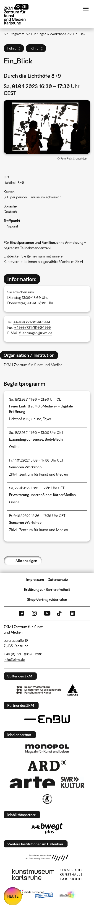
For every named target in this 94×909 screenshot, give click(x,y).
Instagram (34, 613)
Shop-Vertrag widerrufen (47, 599)
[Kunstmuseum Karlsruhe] (33, 874)
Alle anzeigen (26, 561)
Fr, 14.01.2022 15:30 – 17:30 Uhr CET (36, 460)
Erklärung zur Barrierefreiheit (47, 589)
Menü (85, 9)
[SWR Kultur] (72, 782)
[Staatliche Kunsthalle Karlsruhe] (71, 874)
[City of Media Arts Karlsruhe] (68, 895)
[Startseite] (20, 14)
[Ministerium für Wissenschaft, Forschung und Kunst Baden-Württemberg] (39, 690)
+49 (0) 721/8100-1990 (31, 322)
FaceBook (21, 613)
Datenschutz (58, 579)
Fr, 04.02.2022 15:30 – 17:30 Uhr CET (37, 516)
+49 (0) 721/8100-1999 (32, 327)
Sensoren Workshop (25, 467)
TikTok (59, 613)
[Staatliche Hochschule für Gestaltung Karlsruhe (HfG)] (47, 857)
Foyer (47, 419)
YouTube (47, 613)
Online (36, 419)
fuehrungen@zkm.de (35, 333)
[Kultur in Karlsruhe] (47, 799)
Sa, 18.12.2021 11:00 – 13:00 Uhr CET (36, 432)
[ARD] (47, 765)
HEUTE (12, 896)
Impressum (35, 579)
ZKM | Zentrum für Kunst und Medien (38, 474)
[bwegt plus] (47, 828)
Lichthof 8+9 (14, 182)
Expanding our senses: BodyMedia (36, 439)
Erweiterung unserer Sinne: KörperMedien (42, 495)
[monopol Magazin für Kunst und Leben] (47, 748)
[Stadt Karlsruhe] (72, 690)
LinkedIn (72, 613)
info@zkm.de (14, 659)
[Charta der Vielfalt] (35, 895)
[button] (47, 127)
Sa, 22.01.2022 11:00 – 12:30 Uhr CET (37, 488)
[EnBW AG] (47, 719)
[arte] (32, 782)
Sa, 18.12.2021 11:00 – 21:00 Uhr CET (36, 399)
